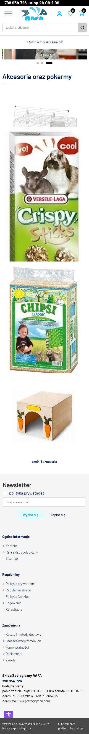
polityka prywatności (27, 492)
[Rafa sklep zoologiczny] (33, 14)
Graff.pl (79, 728)
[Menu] (7, 13)
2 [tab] (42, 63)
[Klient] (59, 13)
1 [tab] (38, 63)
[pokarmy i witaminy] (44, 225)
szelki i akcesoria (44, 461)
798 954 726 (12, 680)
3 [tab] (49, 63)
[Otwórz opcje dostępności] (8, 714)
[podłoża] (44, 320)
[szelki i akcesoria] (44, 416)
